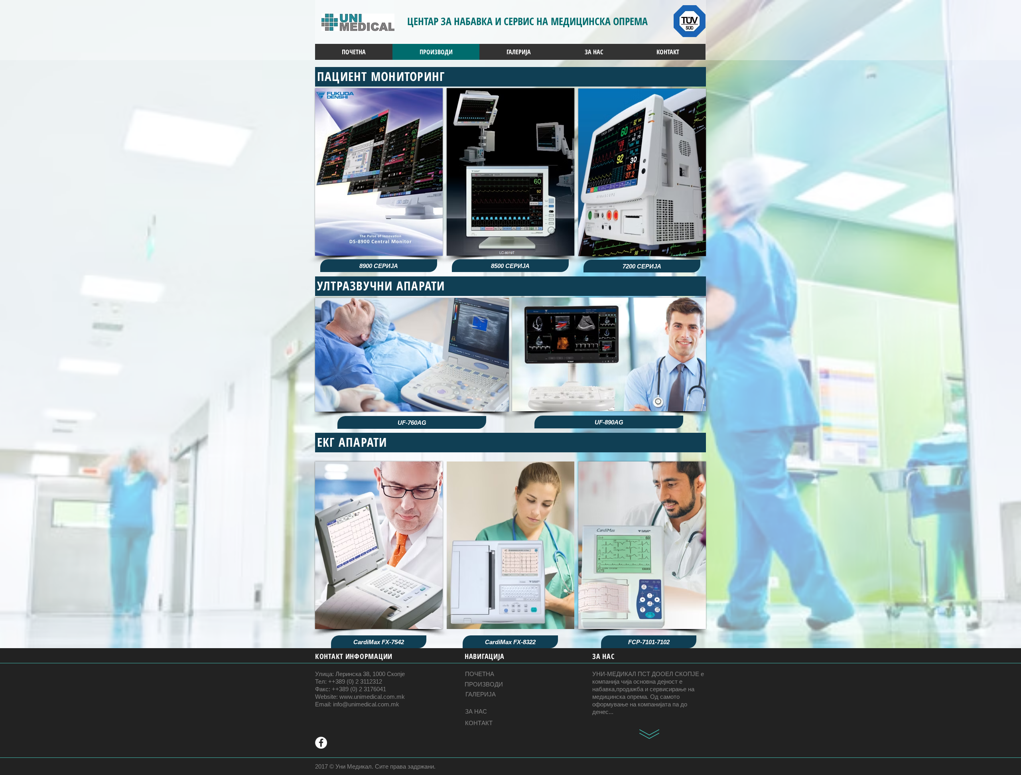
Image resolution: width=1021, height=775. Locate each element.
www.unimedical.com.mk (372, 696)
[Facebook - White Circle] (321, 743)
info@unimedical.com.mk (366, 704)
